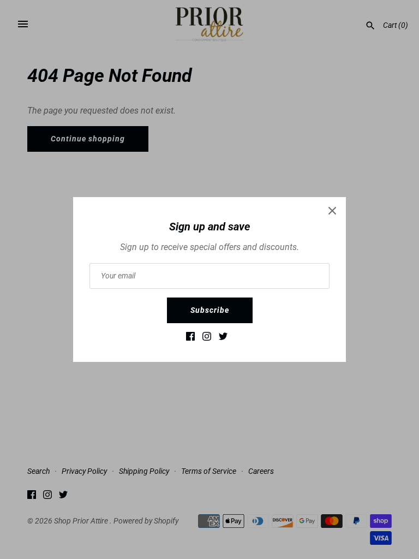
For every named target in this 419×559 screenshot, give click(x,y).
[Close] (332, 211)
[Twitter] (223, 339)
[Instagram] (206, 339)
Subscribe (209, 310)
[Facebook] (190, 339)
